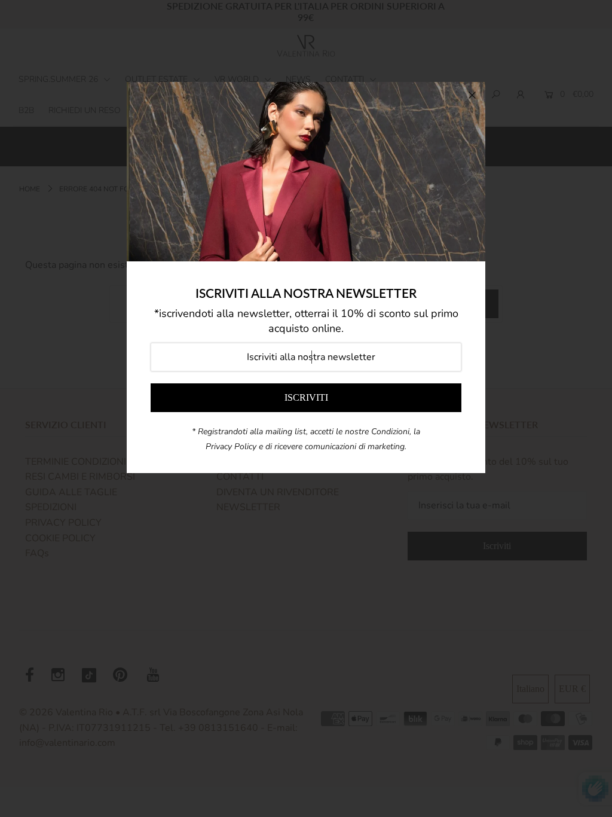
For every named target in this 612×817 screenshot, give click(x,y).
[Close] (472, 95)
